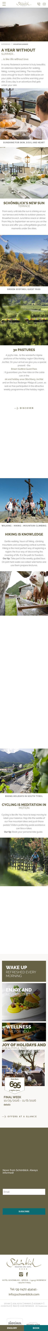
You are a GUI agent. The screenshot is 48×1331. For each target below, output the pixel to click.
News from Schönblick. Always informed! (20, 1171)
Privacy (15, 1306)
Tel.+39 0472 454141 (23, 1289)
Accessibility (38, 1303)
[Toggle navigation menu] (4, 4)
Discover (26, 408)
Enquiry (12, 1328)
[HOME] (24, 4)
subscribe (24, 1211)
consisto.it (24, 1308)
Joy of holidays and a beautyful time (24, 1046)
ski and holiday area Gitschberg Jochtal (24, 379)
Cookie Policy (6, 1306)
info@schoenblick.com (24, 1294)
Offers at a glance (22, 1116)
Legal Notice (17, 1303)
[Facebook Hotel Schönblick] (21, 1274)
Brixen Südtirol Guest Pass (24, 369)
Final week (12, 1097)
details (7, 1105)
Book (36, 1328)
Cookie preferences (27, 1306)
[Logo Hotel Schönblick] (24, 1262)
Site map (7, 1303)
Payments (27, 1303)
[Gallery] (44, 4)
